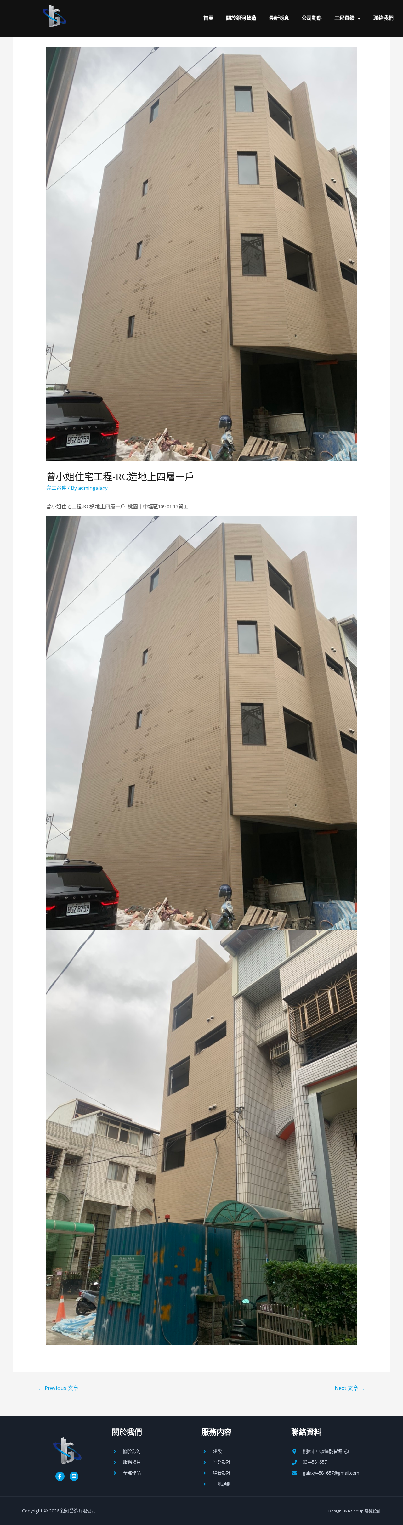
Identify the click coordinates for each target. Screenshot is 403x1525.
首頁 (208, 18)
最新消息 (279, 18)
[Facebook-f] (60, 1476)
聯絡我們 (383, 18)
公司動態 (312, 18)
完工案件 (56, 487)
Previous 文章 (58, 1388)
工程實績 (344, 18)
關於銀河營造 (241, 18)
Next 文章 (350, 1388)
